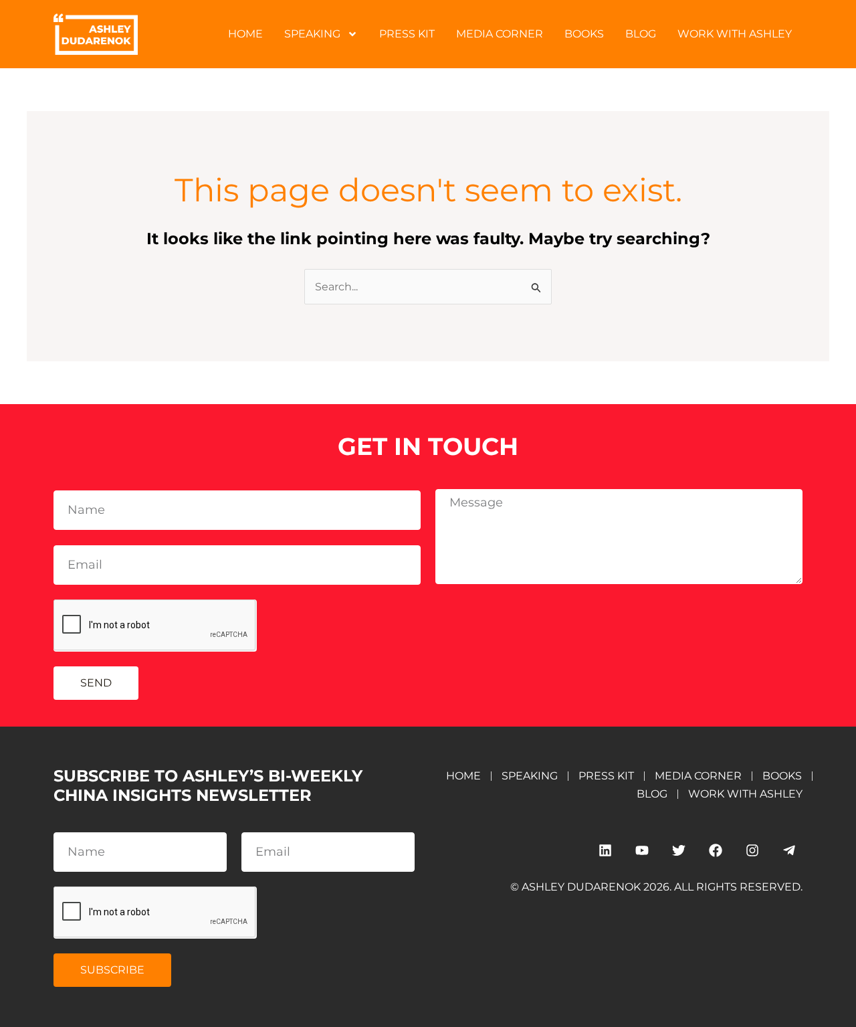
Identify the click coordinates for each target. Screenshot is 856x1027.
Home (245, 33)
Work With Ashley (734, 33)
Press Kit (407, 33)
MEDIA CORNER (499, 33)
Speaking (312, 33)
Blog (640, 33)
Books (584, 33)
